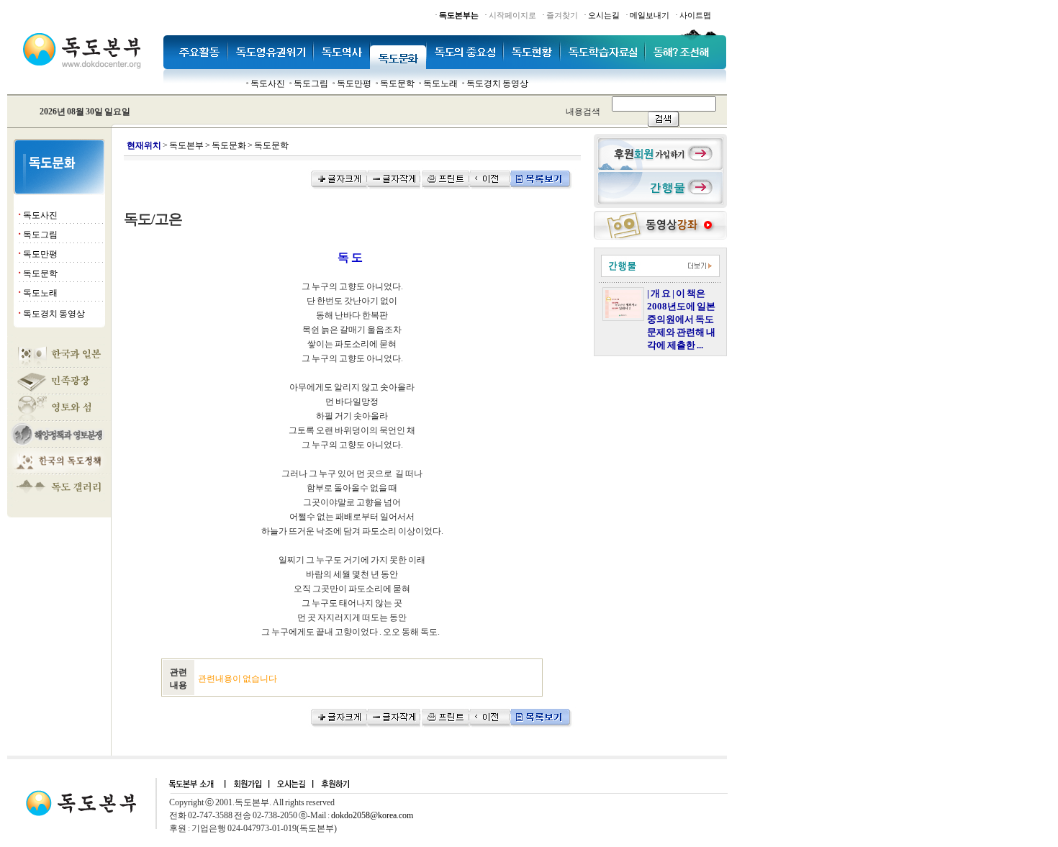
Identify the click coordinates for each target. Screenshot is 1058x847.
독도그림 (311, 83)
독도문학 (397, 83)
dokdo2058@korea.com (372, 815)
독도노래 (440, 83)
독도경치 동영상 (497, 83)
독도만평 (354, 83)
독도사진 (267, 83)
